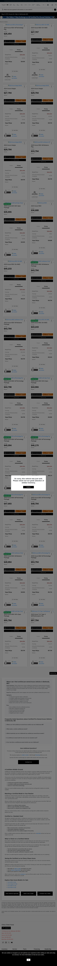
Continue (28, 487)
